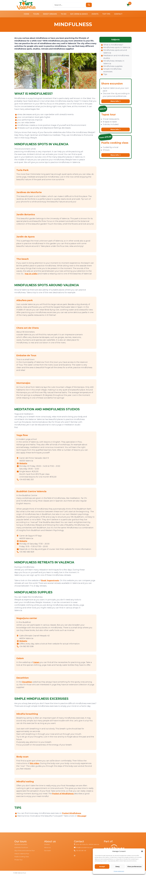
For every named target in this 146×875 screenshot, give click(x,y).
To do (63, 14)
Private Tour (18, 860)
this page (81, 816)
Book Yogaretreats (50, 580)
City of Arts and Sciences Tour (24, 850)
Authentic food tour (21, 847)
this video (34, 763)
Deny (118, 866)
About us (47, 847)
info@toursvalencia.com (84, 847)
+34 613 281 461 (81, 850)
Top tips (106, 14)
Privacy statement (119, 871)
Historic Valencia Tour (21, 854)
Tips (105, 74)
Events (95, 14)
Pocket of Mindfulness (63, 794)
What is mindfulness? (113, 45)
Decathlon (27, 682)
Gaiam (36, 662)
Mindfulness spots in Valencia (116, 47)
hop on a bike (31, 274)
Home (26, 14)
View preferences (134, 866)
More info (115, 101)
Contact (118, 14)
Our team (47, 850)
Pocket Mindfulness (71, 813)
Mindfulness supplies (112, 66)
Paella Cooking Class (21, 856)
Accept (102, 866)
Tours (36, 14)
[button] (142, 851)
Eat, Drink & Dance (79, 14)
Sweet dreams (50, 14)
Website (23, 463)
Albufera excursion (20, 844)
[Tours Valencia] (26, 5)
